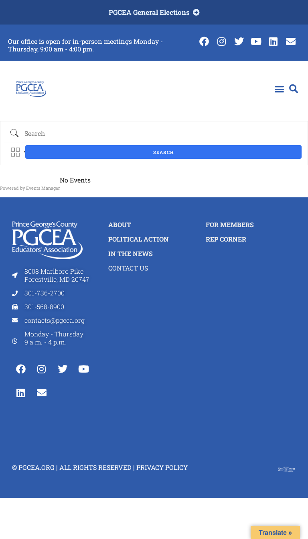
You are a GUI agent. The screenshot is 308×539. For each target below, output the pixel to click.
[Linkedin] (273, 41)
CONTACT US (128, 268)
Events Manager (43, 188)
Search (163, 152)
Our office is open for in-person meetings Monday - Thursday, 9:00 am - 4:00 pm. (85, 45)
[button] (279, 89)
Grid (15, 152)
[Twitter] (238, 41)
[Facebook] (204, 41)
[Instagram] (221, 41)
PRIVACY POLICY (162, 467)
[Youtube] (256, 41)
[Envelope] (291, 41)
